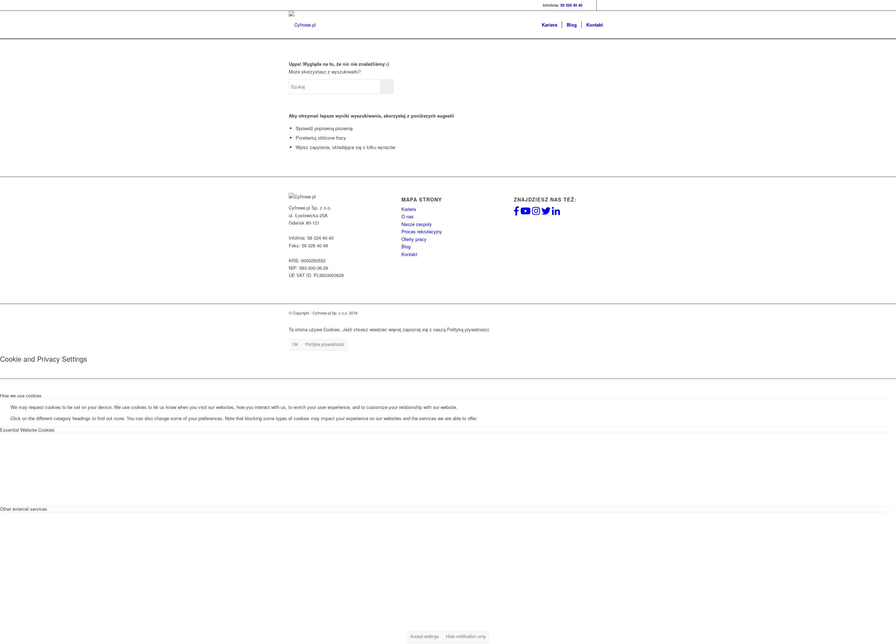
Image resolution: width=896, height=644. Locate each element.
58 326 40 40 (571, 5)
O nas (407, 216)
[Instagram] (536, 212)
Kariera (408, 209)
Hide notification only (466, 636)
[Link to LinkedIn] (602, 5)
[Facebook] (516, 212)
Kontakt (409, 254)
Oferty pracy (414, 239)
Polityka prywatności (324, 344)
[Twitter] (546, 212)
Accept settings (424, 636)
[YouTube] (525, 212)
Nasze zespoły (416, 224)
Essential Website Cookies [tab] (27, 429)
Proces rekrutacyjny (421, 231)
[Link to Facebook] (591, 5)
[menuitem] (549, 25)
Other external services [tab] (23, 508)
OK (295, 344)
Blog (406, 246)
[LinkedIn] (556, 212)
